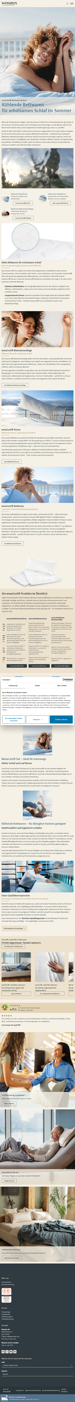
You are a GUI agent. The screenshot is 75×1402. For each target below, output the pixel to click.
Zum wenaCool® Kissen (60, 203)
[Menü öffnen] (71, 4)
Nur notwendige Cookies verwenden (13, 719)
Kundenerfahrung (8, 1284)
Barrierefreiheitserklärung (51, 1390)
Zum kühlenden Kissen (11, 461)
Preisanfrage (6, 1312)
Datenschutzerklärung (33, 1390)
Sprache (4, 1371)
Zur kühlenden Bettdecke (12, 543)
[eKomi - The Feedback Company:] (5, 1007)
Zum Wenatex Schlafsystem (13, 946)
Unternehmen (6, 1282)
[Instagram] (7, 1351)
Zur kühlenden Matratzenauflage (15, 385)
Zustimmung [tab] (13, 685)
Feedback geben (7, 1316)
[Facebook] (3, 1351)
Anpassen (36, 719)
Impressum (20, 1390)
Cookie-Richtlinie (64, 1390)
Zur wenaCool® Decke (22, 203)
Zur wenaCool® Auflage (23, 218)
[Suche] (67, 4)
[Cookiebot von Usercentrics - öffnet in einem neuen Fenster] (64, 679)
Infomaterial (6, 1314)
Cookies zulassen (61, 719)
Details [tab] (37, 685)
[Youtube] (10, 1351)
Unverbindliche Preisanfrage (13, 928)
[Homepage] (9, 3)
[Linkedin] (14, 1351)
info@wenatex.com (13, 1336)
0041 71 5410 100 (10, 1339)
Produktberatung (7, 1319)
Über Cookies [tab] (62, 685)
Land (3, 1362)
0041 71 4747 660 (7, 1345)
